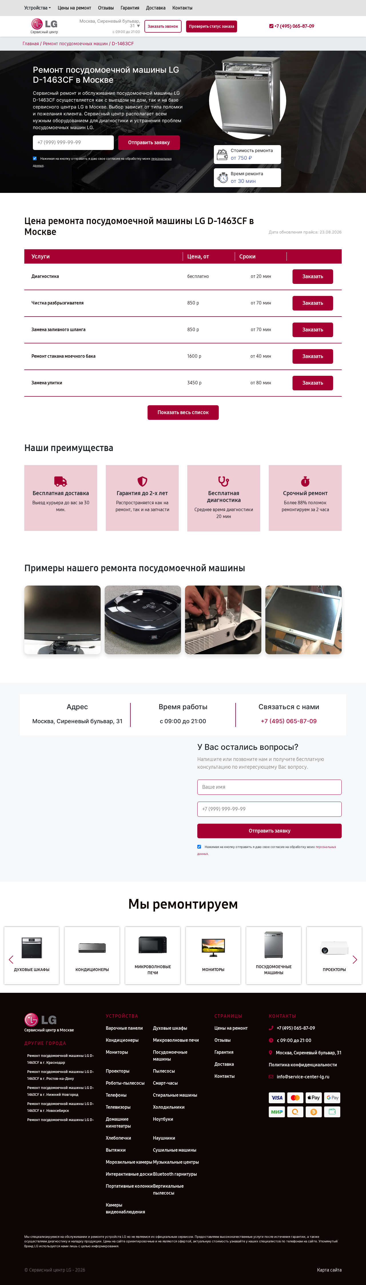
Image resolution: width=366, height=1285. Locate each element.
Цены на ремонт (74, 8)
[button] (11, 960)
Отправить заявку (149, 142)
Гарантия (130, 8)
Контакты (182, 8)
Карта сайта (329, 1270)
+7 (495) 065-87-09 (289, 721)
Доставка (156, 8)
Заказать (313, 276)
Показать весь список (183, 412)
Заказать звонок (163, 26)
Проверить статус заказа (211, 26)
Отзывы (106, 8)
